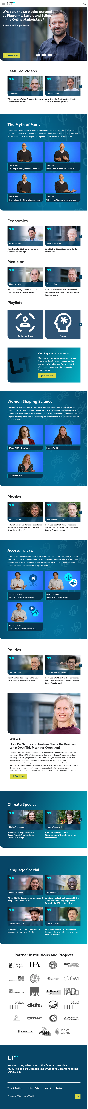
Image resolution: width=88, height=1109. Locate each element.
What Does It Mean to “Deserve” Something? (60, 169)
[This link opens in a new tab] (15, 965)
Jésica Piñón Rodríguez (18, 448)
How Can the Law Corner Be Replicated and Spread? (21, 629)
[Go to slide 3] (49, 55)
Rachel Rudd (51, 448)
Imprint (47, 1088)
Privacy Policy (33, 1088)
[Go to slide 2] (43, 55)
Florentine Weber (16, 476)
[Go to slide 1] (37, 55)
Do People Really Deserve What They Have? (24, 169)
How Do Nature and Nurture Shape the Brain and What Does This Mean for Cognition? (43, 745)
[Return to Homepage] (11, 3)
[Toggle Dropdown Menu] (3, 3)
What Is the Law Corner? (57, 598)
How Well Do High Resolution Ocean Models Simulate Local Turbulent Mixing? (25, 15)
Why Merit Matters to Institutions (61, 200)
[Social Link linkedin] (77, 1096)
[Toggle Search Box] (83, 3)
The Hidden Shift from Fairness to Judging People (23, 200)
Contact (58, 1088)
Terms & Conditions (15, 1088)
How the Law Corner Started (21, 598)
